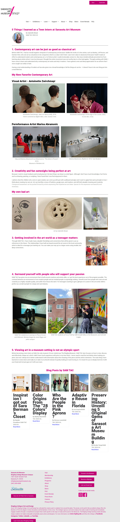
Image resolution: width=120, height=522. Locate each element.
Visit (27, 21)
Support (54, 21)
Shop (70, 21)
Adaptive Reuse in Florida (79, 400)
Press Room (49, 496)
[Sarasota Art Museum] (10, 11)
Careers (47, 499)
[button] (93, 3)
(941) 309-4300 (16, 483)
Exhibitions (36, 21)
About (63, 21)
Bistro (76, 21)
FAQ (92, 21)
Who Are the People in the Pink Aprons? (59, 406)
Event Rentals (84, 21)
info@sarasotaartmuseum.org (21, 481)
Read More (16, 427)
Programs (48, 481)
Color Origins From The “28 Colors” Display (40, 404)
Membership (49, 475)
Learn (46, 21)
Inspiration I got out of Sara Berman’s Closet (20, 406)
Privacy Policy (49, 502)
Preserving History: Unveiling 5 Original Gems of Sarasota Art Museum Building (99, 418)
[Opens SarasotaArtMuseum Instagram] (81, 496)
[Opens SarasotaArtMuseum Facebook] (85, 496)
